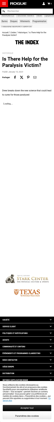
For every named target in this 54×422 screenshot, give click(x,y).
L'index (13, 32)
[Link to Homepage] (18, 3)
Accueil (5, 32)
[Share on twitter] (21, 77)
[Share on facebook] (15, 77)
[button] (3, 11)
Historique (22, 32)
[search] (27, 11)
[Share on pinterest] (28, 77)
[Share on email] (35, 77)
